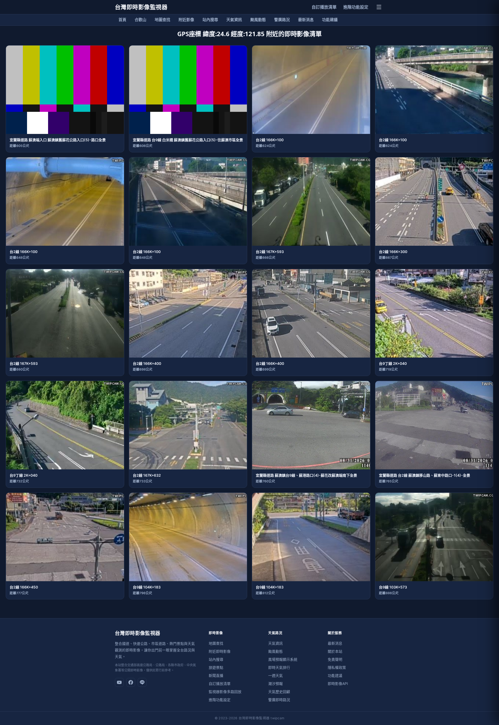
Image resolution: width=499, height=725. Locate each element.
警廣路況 (282, 19)
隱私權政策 (337, 667)
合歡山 (140, 19)
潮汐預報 (275, 683)
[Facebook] (130, 682)
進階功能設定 (355, 7)
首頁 (122, 19)
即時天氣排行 (279, 667)
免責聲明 (335, 659)
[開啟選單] (379, 7)
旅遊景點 (216, 667)
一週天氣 (275, 675)
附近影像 (186, 19)
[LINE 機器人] (142, 682)
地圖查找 (162, 19)
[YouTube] (119, 682)
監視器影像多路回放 (225, 691)
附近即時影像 (220, 651)
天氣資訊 (234, 19)
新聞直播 (216, 675)
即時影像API (338, 683)
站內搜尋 (210, 19)
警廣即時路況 (279, 699)
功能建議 (330, 19)
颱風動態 (258, 19)
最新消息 (306, 19)
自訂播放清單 (324, 7)
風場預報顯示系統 (282, 659)
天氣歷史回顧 (279, 691)
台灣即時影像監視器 (141, 7)
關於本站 (335, 651)
